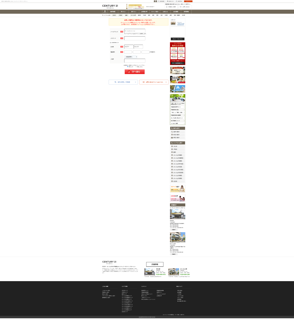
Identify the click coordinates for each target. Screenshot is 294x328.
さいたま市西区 (177, 178)
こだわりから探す (106, 290)
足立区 (183, 15)
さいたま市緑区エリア (127, 299)
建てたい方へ (144, 295)
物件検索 (112, 11)
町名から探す (105, 294)
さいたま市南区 (177, 155)
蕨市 (126, 15)
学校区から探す (105, 292)
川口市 (114, 15)
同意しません (140, 66)
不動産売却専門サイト (176, 107)
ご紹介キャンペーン (145, 297)
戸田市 (120, 15)
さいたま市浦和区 (178, 158)
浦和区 (139, 15)
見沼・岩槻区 (177, 15)
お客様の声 (144, 11)
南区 (149, 15)
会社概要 (175, 11)
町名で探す (176, 134)
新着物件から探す (106, 297)
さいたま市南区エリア (127, 295)
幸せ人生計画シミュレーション (148, 299)
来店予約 (180, 1)
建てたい (133, 11)
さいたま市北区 (177, 166)
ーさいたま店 (180, 295)
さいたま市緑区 (177, 161)
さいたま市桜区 (177, 175)
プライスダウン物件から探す (108, 295)
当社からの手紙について (146, 294)
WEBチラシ (159, 292)
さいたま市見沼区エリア (127, 306)
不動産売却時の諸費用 (176, 115)
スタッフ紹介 (154, 11)
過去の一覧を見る (178, 39)
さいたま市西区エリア (127, 309)
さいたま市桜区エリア (127, 308)
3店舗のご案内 (172, 6)
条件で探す (176, 131)
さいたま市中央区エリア (127, 301)
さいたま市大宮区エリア (127, 304)
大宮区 (166, 15)
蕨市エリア (124, 294)
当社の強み (179, 290)
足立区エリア (125, 311)
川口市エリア (125, 290)
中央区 (144, 15)
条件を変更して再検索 (124, 82)
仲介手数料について (175, 120)
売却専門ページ (144, 290)
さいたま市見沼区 (178, 172)
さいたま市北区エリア (127, 302)
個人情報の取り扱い (181, 301)
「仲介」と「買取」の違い (177, 112)
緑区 (171, 15)
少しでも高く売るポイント (177, 118)
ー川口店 (179, 294)
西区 (157, 15)
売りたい (123, 11)
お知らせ (165, 11)
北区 (162, 15)
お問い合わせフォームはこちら (154, 82)
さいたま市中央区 (178, 163)
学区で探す (176, 137)
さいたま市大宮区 (178, 169)
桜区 (153, 15)
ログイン (188, 1)
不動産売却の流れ (175, 109)
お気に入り (171, 1)
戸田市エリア (125, 292)
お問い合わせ (186, 6)
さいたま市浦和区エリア (127, 297)
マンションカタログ (161, 294)
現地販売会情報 (160, 290)
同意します (130, 66)
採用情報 (186, 11)
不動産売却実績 (144, 292)
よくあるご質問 (174, 123)
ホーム (105, 12)
